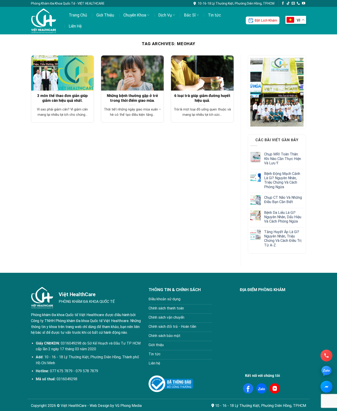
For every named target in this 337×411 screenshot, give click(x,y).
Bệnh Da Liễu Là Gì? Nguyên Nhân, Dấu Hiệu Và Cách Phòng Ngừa (282, 216)
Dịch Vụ (165, 15)
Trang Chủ (78, 15)
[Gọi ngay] (326, 355)
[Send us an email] (293, 3)
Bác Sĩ (190, 15)
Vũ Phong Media (128, 405)
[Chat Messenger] (326, 387)
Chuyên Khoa (134, 15)
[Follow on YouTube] (303, 3)
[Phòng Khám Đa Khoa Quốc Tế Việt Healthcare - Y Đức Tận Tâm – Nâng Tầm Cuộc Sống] (44, 20)
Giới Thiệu (105, 15)
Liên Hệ (75, 26)
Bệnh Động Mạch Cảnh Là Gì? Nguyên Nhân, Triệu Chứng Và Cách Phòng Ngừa (282, 180)
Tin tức (214, 15)
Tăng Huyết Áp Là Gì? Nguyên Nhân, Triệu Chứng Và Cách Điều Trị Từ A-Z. (282, 238)
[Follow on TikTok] (288, 3)
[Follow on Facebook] (283, 3)
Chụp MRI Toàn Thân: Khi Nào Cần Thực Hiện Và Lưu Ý (282, 158)
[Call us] (298, 3)
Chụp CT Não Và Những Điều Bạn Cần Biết (283, 199)
